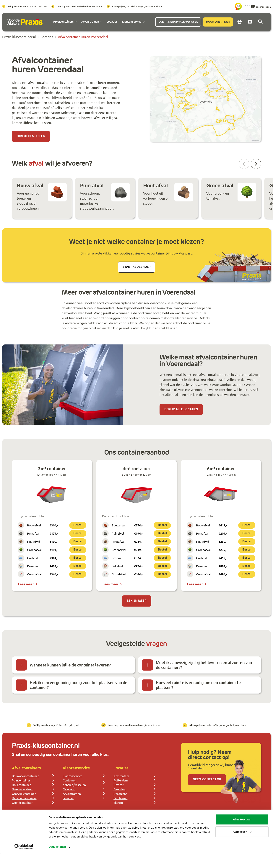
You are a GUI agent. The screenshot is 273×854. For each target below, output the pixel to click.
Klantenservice (72, 776)
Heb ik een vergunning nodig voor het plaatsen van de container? (78, 685)
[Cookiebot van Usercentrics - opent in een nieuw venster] (24, 847)
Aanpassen (240, 831)
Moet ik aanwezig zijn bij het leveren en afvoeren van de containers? (204, 665)
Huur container (218, 22)
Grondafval (34, 574)
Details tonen (57, 846)
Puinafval (33, 533)
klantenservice (186, 318)
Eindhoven (120, 798)
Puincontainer (21, 780)
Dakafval (32, 566)
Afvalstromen (72, 793)
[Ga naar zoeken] (260, 22)
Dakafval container (24, 798)
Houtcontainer (21, 784)
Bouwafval (34, 525)
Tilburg (118, 802)
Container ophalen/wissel (178, 22)
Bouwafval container (25, 776)
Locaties (68, 798)
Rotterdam (120, 780)
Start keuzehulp (136, 267)
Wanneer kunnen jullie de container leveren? (70, 664)
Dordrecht (120, 793)
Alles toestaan (242, 819)
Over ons (69, 789)
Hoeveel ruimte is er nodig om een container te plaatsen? (198, 685)
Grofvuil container (24, 793)
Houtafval (33, 541)
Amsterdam (121, 776)
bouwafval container (172, 308)
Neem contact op (207, 779)
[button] (256, 164)
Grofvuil (32, 558)
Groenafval (34, 549)
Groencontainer (22, 789)
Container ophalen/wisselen (74, 782)
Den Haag (119, 789)
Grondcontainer (22, 802)
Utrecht (118, 784)
